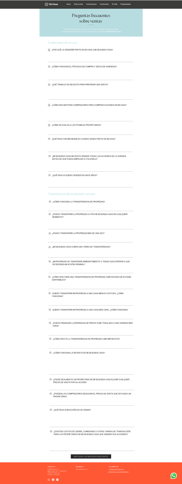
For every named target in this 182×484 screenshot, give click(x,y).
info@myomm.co (53, 469)
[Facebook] (53, 479)
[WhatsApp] (49, 479)
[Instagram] (57, 479)
